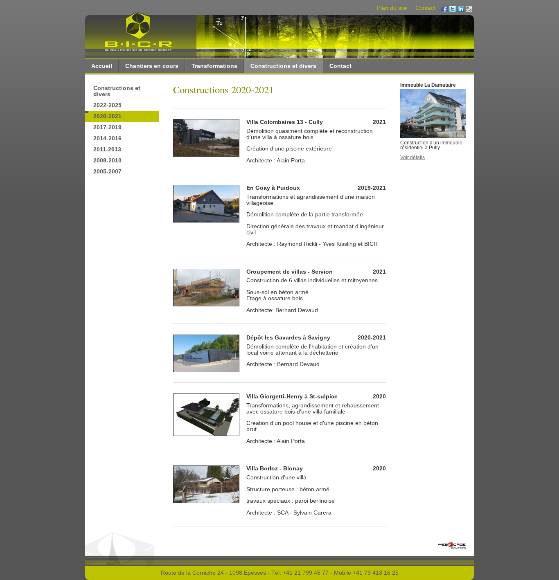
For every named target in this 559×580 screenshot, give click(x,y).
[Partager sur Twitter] (452, 9)
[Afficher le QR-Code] (469, 9)
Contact (425, 8)
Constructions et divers (283, 66)
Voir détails (412, 157)
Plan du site (392, 8)
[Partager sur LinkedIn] (461, 9)
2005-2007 (107, 172)
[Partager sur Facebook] (444, 9)
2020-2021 (107, 116)
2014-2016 (107, 138)
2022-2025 (107, 105)
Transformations (214, 66)
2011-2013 (107, 149)
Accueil (101, 66)
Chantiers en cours (151, 66)
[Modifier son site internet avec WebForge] (452, 546)
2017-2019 (107, 127)
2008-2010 (107, 160)
